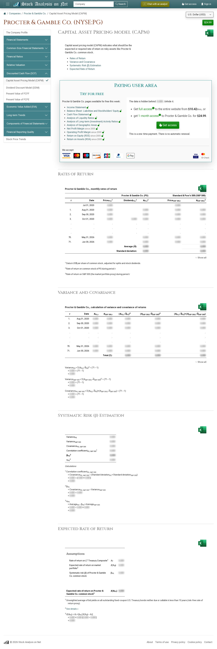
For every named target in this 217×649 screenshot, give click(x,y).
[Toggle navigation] (8, 4)
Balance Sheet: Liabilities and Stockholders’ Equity (93, 110)
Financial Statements (17, 39)
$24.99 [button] (208, 22)
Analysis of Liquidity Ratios (81, 118)
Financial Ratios (15, 56)
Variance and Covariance (82, 62)
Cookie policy (195, 642)
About (150, 642)
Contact (208, 642)
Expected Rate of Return (82, 69)
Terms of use (162, 642)
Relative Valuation (16, 65)
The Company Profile (17, 32)
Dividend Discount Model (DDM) (22, 87)
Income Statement (77, 107)
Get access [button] (169, 125)
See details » (72, 609)
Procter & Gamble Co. (35, 13)
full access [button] (145, 109)
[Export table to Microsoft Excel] (202, 188)
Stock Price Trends (16, 139)
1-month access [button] (148, 116)
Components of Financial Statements (26, 123)
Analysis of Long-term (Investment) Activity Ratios (93, 121)
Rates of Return (77, 58)
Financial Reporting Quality (20, 132)
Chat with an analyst (155, 4)
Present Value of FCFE (17, 99)
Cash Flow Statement (78, 114)
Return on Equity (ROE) (84, 135)
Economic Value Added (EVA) (22, 106)
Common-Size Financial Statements (25, 48)
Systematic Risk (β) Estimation (85, 65)
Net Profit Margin (81, 128)
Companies (15, 13)
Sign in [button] (207, 4)
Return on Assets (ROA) (84, 139)
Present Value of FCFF (17, 93)
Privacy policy (178, 642)
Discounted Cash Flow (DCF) (21, 73)
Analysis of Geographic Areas (82, 125)
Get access (190, 4)
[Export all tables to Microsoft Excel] (209, 33)
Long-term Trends (16, 115)
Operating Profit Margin (84, 132)
